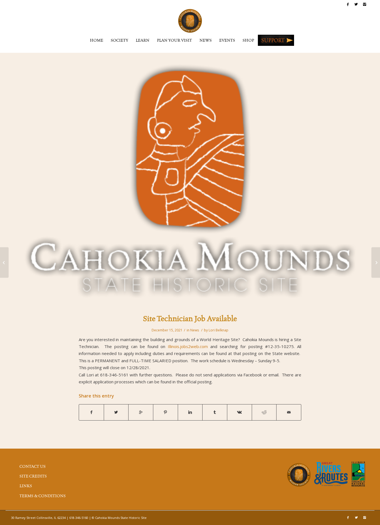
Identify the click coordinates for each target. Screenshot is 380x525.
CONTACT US (32, 466)
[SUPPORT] (276, 40)
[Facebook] (348, 4)
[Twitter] (356, 4)
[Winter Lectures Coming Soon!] (4, 262)
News (194, 330)
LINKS (25, 486)
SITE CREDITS (33, 476)
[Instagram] (365, 4)
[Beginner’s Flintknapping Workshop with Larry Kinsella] (375, 262)
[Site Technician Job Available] (190, 184)
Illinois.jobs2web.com (188, 346)
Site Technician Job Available (190, 319)
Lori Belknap (218, 330)
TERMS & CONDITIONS (42, 496)
